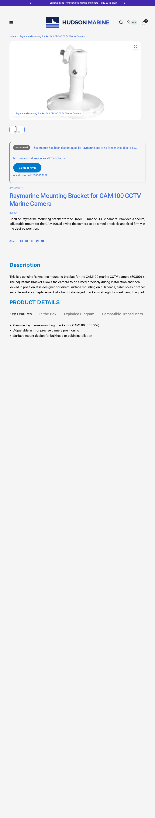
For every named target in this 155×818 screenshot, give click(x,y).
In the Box (47, 314)
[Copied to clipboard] (42, 241)
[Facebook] (21, 241)
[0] (142, 22)
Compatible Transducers (122, 314)
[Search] (121, 22)
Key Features (20, 314)
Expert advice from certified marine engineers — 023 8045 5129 (77, 2)
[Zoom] (136, 46)
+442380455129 (37, 175)
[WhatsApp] (37, 241)
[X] (26, 241)
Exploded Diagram (79, 314)
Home (12, 36)
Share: (13, 241)
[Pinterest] (32, 241)
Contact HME (27, 167)
